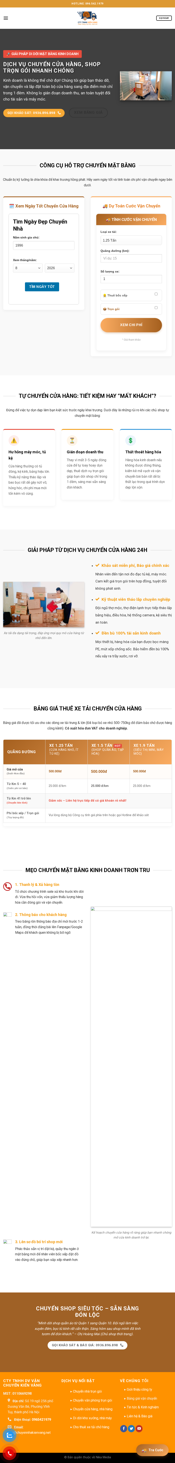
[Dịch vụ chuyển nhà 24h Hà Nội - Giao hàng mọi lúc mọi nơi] (87, 18)
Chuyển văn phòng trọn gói (92, 1400)
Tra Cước (152, 1450)
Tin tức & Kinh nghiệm (143, 1407)
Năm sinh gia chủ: (26, 237)
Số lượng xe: (110, 271)
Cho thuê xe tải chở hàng (91, 1427)
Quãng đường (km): (115, 250)
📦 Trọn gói (111, 309)
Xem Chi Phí (131, 325)
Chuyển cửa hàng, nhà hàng (92, 1409)
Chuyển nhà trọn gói (87, 1391)
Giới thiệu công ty (139, 1389)
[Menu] (5, 18)
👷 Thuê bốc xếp (115, 295)
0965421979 (41, 1420)
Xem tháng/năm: (25, 260)
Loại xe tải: (109, 232)
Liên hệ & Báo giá (139, 1416)
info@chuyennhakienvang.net (29, 1433)
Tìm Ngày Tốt (42, 287)
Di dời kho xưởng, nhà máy (92, 1418)
